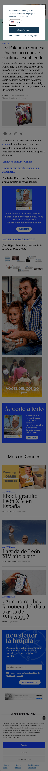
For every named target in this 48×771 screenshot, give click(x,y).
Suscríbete (24, 229)
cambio (6, 144)
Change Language (24, 30)
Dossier (5, 44)
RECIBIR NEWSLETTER (29, 682)
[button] (44, 718)
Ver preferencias (24, 759)
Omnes (5, 95)
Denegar (24, 752)
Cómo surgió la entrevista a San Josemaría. (20, 170)
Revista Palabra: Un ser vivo (18, 239)
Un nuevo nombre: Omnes (17, 161)
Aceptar (24, 745)
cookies (20, 676)
